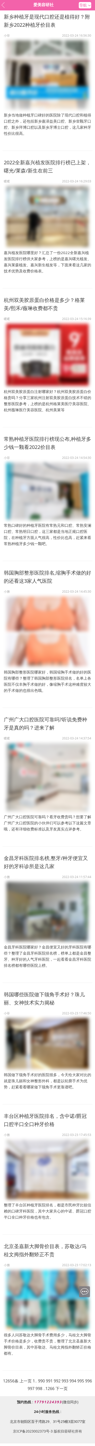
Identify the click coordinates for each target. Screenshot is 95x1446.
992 (57, 1381)
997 (31, 1388)
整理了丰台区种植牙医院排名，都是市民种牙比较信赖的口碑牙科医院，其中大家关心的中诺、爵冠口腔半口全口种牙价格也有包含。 (47, 1211)
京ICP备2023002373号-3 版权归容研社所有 (47, 1431)
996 (88, 1381)
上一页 (26, 1381)
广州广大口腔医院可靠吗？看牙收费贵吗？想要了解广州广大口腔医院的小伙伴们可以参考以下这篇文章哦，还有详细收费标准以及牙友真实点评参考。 (47, 822)
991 (49, 1381)
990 (41, 1381)
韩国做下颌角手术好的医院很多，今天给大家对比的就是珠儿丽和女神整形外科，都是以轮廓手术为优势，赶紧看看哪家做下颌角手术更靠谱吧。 (47, 1080)
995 (80, 1381)
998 (38, 1388)
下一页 (61, 1388)
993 (65, 1381)
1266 (49, 1388)
